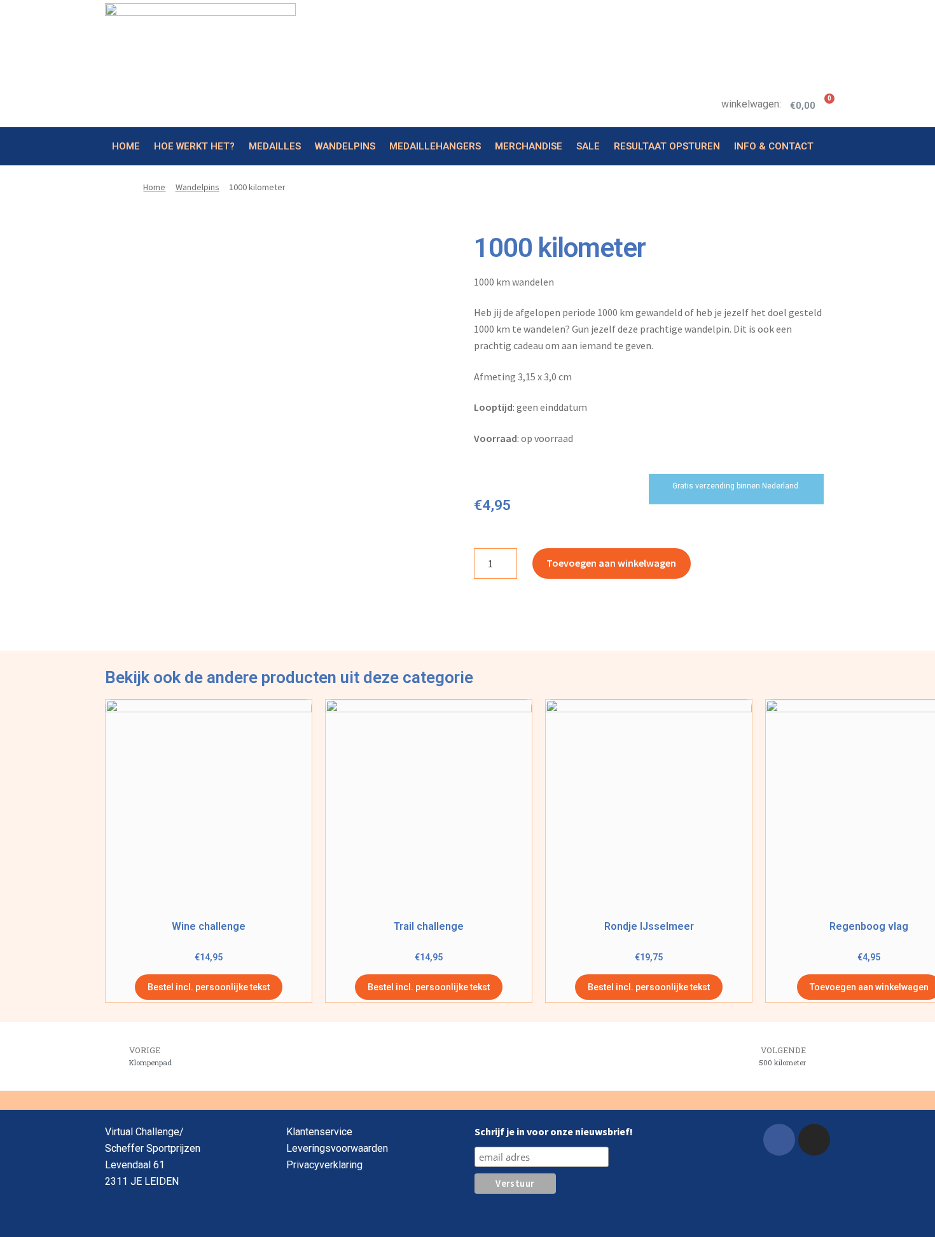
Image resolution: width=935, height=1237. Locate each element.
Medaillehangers (435, 146)
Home (126, 146)
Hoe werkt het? (194, 146)
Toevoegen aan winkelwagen (611, 562)
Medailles (275, 146)
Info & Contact (774, 146)
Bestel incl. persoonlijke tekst (209, 987)
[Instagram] (814, 1140)
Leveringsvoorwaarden (337, 1148)
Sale (588, 146)
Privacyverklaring (324, 1165)
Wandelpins (345, 146)
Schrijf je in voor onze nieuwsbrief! (553, 1131)
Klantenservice (319, 1132)
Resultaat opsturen (667, 146)
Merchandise (528, 146)
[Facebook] (779, 1140)
